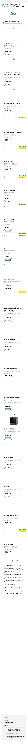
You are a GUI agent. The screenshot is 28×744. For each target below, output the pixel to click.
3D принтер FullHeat (8, 161)
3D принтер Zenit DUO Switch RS (11, 515)
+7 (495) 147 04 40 (13, 730)
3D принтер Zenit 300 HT (9, 219)
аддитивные (17, 591)
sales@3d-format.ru (12, 733)
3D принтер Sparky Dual (9, 190)
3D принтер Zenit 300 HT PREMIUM (12, 103)
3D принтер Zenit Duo (9, 457)
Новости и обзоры (9, 722)
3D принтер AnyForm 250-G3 (10, 278)
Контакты (6, 725)
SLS (16, 587)
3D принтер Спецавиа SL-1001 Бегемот (13, 132)
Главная (4, 3)
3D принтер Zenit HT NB (9, 544)
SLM (11, 587)
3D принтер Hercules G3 (9, 339)
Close (3, 740)
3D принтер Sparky (8, 248)
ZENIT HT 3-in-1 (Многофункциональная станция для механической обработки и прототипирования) (13, 309)
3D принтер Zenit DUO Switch (11, 428)
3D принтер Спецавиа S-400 (10, 368)
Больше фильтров (13, 13)
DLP (20, 587)
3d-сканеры (8, 591)
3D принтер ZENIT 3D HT (9, 486)
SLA (6, 587)
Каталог (9, 3)
